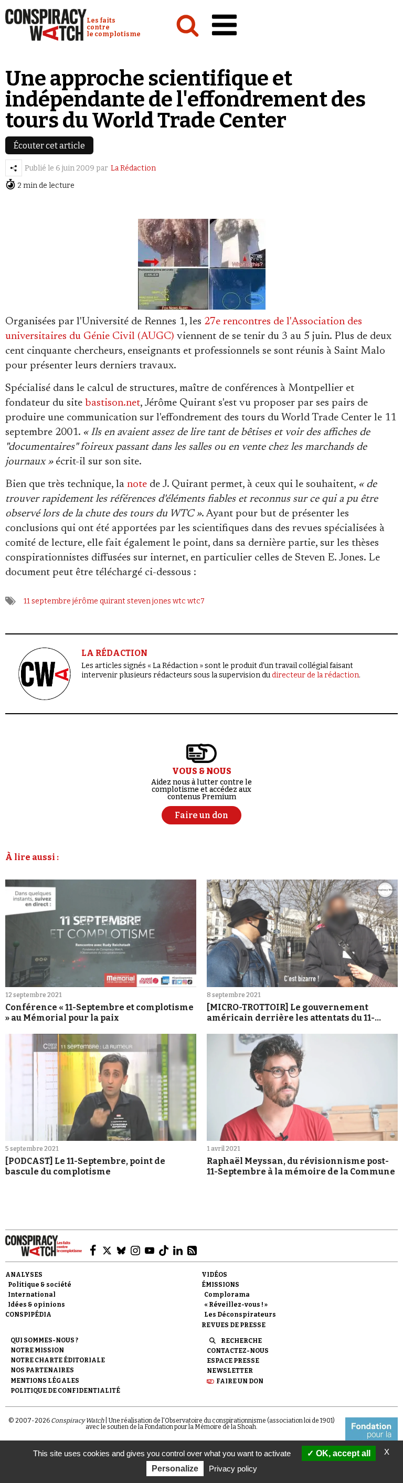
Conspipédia (28, 1314)
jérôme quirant (98, 601)
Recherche (241, 1340)
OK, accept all (342, 1453)
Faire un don (239, 1381)
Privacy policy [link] (233, 1468)
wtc (179, 601)
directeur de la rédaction (315, 675)
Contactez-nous (238, 1350)
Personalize (175, 1468)
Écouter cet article (49, 146)
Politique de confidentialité (65, 1390)
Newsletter (230, 1370)
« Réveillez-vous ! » (236, 1304)
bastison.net (112, 403)
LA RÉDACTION (114, 653)
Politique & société (39, 1284)
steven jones (149, 601)
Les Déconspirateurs (240, 1314)
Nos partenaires (42, 1370)
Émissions (220, 1284)
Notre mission (37, 1350)
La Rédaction (133, 168)
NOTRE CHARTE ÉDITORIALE (57, 1360)
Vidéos (214, 1274)
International (32, 1294)
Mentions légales (44, 1380)
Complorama (227, 1294)
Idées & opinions (36, 1304)
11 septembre (47, 601)
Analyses (24, 1274)
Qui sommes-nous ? (44, 1340)
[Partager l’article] (13, 168)
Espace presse (233, 1360)
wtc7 (196, 601)
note (137, 484)
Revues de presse (234, 1325)
